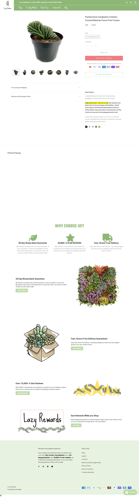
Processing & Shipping (19, 87)
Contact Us (57, 8)
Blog (66, 8)
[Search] (131, 2)
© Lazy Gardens (12, 487)
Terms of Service (87, 469)
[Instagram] (43, 466)
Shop (20, 8)
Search (84, 456)
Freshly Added (31, 8)
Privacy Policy (86, 466)
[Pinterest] (96, 127)
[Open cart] (135, 2)
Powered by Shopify (14, 489)
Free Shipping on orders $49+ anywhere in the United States (40, 2)
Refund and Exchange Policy (21, 96)
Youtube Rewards (88, 472)
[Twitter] (93, 127)
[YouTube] (52, 466)
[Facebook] (90, 127)
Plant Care (45, 8)
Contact (84, 459)
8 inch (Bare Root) (92, 37)
